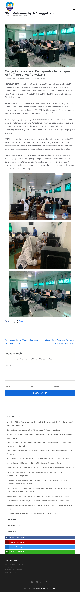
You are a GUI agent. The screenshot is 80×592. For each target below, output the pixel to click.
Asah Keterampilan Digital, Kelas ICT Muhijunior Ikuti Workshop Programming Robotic (38, 496)
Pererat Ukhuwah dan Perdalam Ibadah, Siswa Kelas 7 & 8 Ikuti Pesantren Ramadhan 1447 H (40, 468)
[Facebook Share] (7, 321)
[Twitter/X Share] (16, 321)
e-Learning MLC (10, 570)
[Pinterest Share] (25, 321)
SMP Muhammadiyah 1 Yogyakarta (29, 13)
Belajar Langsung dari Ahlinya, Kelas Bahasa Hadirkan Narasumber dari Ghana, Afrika (38, 501)
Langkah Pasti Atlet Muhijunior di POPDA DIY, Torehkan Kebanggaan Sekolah (35, 463)
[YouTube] (41, 582)
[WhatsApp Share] (11, 321)
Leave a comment (39, 78)
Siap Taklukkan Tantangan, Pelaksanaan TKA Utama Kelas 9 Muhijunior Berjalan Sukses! (38, 458)
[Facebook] (32, 582)
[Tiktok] (46, 582)
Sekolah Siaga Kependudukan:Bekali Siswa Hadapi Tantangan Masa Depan (34, 430)
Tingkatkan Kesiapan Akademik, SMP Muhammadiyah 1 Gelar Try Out (32, 513)
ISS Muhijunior (10, 564)
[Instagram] (37, 582)
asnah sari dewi (24, 78)
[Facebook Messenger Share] (21, 321)
